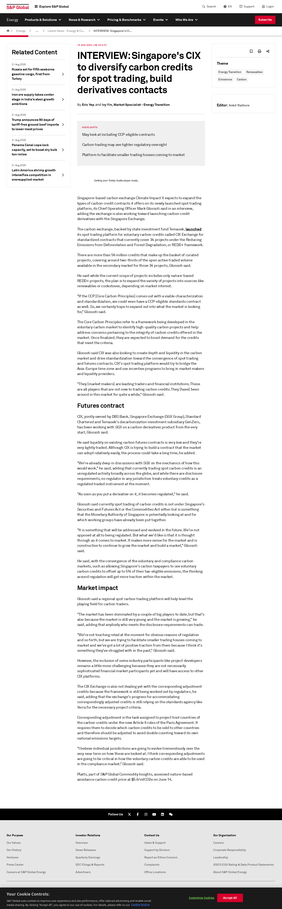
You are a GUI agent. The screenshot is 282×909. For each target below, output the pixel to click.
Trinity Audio (115, 180)
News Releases (86, 850)
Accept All (230, 898)
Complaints (151, 864)
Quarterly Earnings (88, 857)
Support (249, 6)
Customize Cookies (201, 898)
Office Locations (155, 872)
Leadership (220, 857)
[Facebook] (137, 814)
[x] (129, 814)
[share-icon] (267, 51)
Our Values (14, 843)
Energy (21, 31)
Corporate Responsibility (229, 850)
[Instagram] (146, 814)
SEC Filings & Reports (90, 864)
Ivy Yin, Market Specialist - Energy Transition (136, 104)
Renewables (254, 72)
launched (193, 229)
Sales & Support (155, 843)
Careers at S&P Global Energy (26, 872)
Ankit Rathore (239, 105)
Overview (82, 843)
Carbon (241, 79)
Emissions (225, 79)
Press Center (15, 864)
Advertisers (83, 872)
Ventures (12, 857)
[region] (141, 898)
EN (230, 6)
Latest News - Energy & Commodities (67, 31)
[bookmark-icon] (251, 51)
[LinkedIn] (162, 814)
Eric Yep (88, 104)
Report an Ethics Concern (161, 857)
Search (211, 6)
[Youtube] (154, 814)
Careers (218, 843)
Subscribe (265, 19)
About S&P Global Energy (230, 872)
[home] (8, 31)
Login (270, 6)
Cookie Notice (140, 905)
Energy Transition (229, 72)
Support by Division (157, 850)
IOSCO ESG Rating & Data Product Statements (243, 864)
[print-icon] (259, 51)
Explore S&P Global (54, 6)
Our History (14, 850)
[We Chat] (170, 814)
